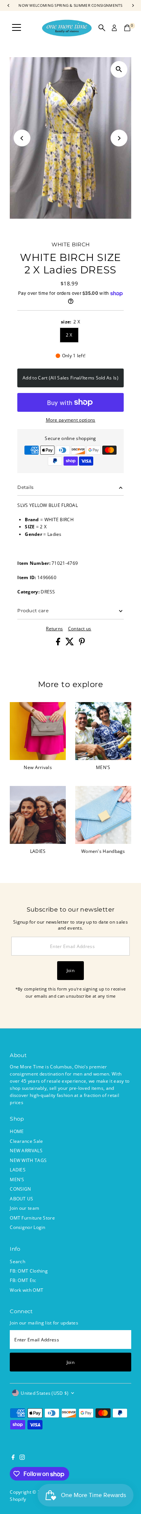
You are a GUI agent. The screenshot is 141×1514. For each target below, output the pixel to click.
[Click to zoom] (119, 69)
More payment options (71, 420)
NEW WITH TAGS (28, 1160)
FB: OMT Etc (23, 1280)
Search (17, 1261)
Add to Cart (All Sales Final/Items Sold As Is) (70, 378)
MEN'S (17, 1179)
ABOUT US (21, 1198)
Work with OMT (26, 1290)
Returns (54, 629)
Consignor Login (27, 1227)
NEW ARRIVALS (26, 1150)
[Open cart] (127, 27)
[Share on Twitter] (70, 643)
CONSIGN (20, 1189)
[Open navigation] (16, 27)
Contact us (79, 629)
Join (70, 970)
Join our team (24, 1208)
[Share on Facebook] (58, 643)
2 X (69, 335)
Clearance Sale (26, 1141)
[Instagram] (22, 1458)
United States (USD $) (44, 1393)
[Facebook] (13, 1458)
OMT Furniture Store (32, 1218)
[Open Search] (102, 27)
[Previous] (22, 138)
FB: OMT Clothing (29, 1271)
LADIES (18, 1170)
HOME (17, 1131)
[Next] (119, 138)
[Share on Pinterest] (82, 643)
